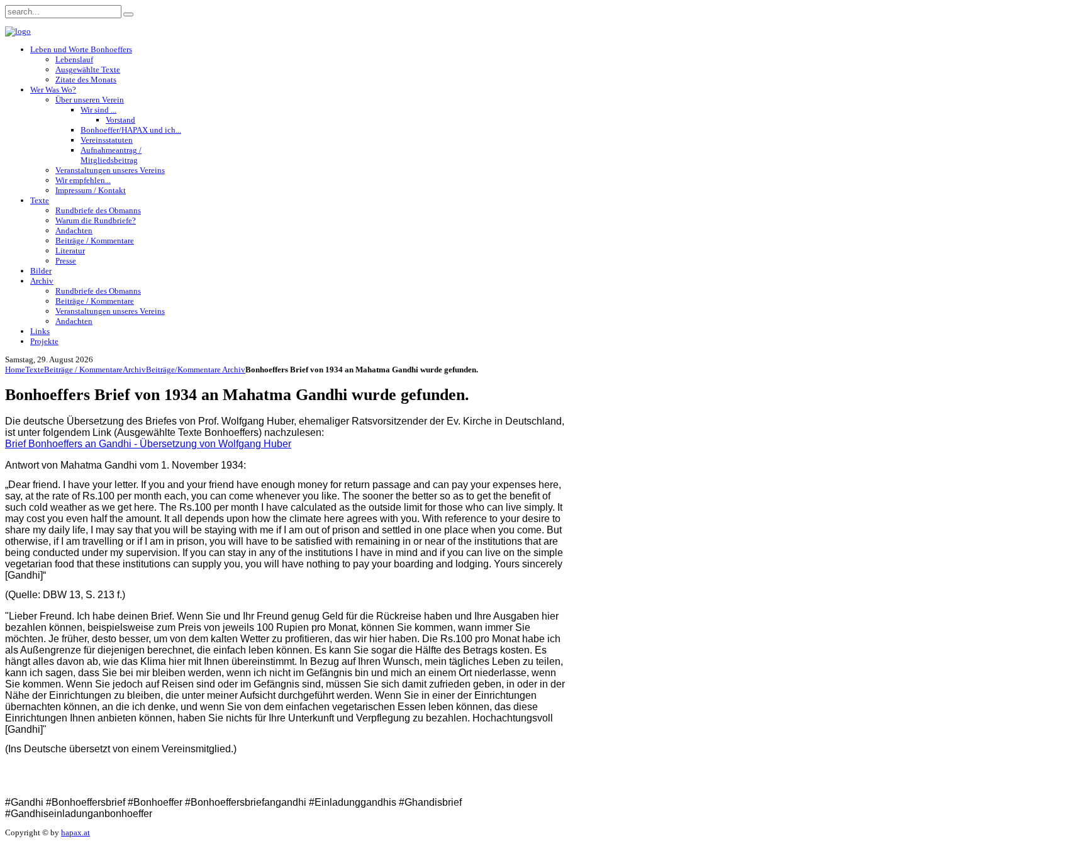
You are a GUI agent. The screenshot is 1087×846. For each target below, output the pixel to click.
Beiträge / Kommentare (83, 369)
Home (15, 369)
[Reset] (128, 14)
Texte (34, 369)
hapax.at (75, 832)
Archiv (134, 369)
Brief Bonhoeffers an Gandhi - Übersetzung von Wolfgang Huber (148, 443)
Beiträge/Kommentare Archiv (195, 369)
